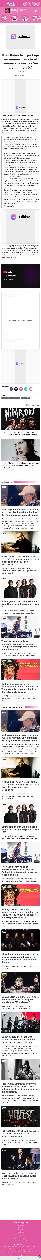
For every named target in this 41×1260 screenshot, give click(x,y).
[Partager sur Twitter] (15, 390)
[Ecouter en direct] (29, 4)
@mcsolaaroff (26, 174)
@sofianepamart (15, 176)
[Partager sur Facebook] (11, 390)
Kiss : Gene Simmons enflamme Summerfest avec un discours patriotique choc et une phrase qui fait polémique (20, 1087)
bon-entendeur (25, 398)
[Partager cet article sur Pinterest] (20, 390)
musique (13, 398)
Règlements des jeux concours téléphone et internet (20, 1251)
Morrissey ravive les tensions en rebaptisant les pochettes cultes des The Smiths (19, 1176)
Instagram (20, 1230)
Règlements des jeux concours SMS (20, 1249)
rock (8, 398)
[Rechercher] (34, 4)
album (3, 398)
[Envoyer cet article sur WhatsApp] (25, 390)
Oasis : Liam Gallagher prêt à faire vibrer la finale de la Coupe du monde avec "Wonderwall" (20, 1000)
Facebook (20, 1225)
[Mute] (35, 10)
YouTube (20, 1232)
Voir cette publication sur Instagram (20, 320)
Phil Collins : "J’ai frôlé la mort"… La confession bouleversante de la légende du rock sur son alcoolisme (20, 560)
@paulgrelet (25, 192)
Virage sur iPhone (20, 1238)
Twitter (20, 1227)
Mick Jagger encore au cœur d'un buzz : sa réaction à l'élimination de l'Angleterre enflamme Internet (19, 512)
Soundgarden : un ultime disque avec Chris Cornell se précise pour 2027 (20, 604)
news (18, 398)
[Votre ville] (25, 4)
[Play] (2, 17)
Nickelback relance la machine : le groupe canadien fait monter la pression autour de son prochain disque (19, 958)
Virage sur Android (20, 1240)
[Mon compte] (38, 4)
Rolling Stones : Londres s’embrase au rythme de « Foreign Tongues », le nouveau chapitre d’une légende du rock (20, 688)
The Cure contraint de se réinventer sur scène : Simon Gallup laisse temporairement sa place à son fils (19, 645)
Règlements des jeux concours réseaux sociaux (20, 1247)
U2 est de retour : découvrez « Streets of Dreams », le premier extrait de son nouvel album (18, 1040)
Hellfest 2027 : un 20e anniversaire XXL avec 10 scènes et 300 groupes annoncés (20, 1134)
